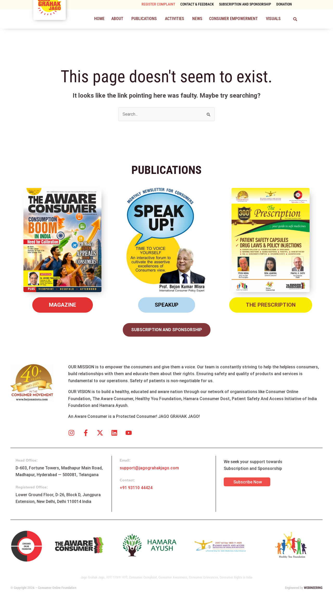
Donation (284, 4)
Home (99, 18)
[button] (118, 19)
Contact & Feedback (197, 4)
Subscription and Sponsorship (245, 4)
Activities (174, 18)
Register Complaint (158, 4)
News (197, 18)
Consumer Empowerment (233, 18)
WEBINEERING (313, 588)
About (117, 18)
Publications (144, 18)
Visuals (273, 18)
